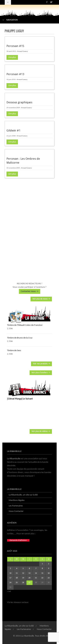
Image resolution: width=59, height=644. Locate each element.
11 (17, 573)
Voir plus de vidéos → (40, 431)
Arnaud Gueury (22, 51)
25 (17, 583)
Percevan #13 (15, 74)
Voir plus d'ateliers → (40, 372)
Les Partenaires (16, 506)
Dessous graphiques (19, 102)
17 (10, 578)
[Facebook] (46, 2)
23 (49, 578)
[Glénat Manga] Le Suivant (20, 399)
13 (29, 573)
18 (17, 578)
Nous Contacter (16, 511)
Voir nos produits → (41, 364)
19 (23, 578)
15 (42, 573)
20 (29, 578)
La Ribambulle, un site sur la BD (23, 495)
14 (36, 573)
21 (36, 578)
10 (10, 573)
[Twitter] (51, 2)
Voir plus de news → (41, 299)
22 (42, 578)
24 (10, 583)
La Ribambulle (13, 459)
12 (23, 573)
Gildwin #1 (13, 130)
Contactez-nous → (29, 291)
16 (49, 573)
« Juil (9, 591)
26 (23, 583)
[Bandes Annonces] (29, 388)
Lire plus (12, 57)
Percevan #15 (15, 46)
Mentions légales (17, 500)
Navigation (12, 20)
